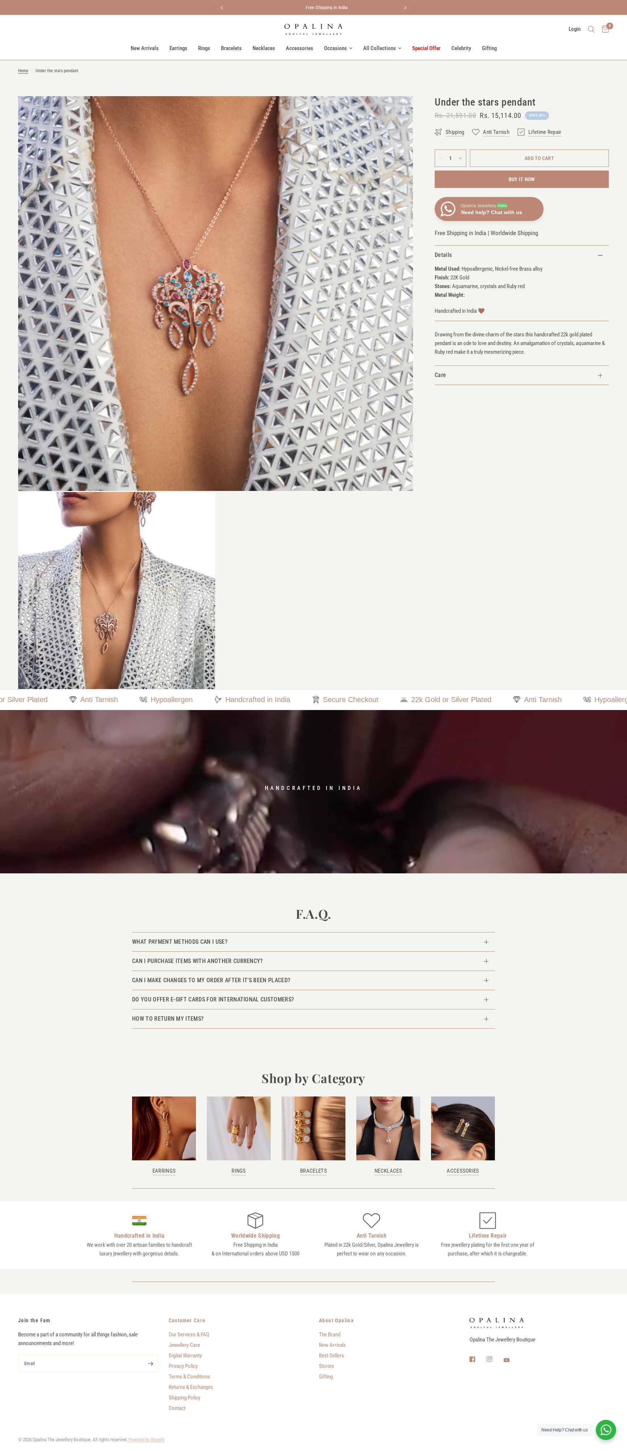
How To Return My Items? (168, 1018)
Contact (177, 1408)
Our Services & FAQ (189, 1334)
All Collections (379, 48)
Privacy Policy (183, 1366)
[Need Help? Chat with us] (606, 1430)
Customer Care (187, 1320)
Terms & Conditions (189, 1376)
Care (440, 375)
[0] (603, 29)
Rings (204, 48)
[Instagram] (495, 1359)
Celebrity (461, 48)
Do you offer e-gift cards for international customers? (213, 999)
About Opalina (336, 1320)
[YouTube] (512, 1360)
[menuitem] (144, 48)
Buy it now (522, 179)
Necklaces (264, 48)
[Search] (591, 29)
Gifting (489, 48)
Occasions (335, 48)
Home (23, 70)
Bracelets (231, 48)
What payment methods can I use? (180, 941)
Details (443, 254)
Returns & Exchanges (191, 1387)
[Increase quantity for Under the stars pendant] (460, 158)
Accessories (299, 48)
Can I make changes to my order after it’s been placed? (211, 980)
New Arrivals (145, 48)
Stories (326, 1366)
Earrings (178, 48)
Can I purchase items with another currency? (197, 961)
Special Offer (426, 48)
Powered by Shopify (146, 1439)
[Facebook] (477, 1359)
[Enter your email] (150, 1363)
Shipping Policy (184, 1397)
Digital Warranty (185, 1355)
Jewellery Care (184, 1345)
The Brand (329, 1334)
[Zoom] (398, 111)
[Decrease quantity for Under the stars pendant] (440, 158)
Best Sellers (331, 1355)
